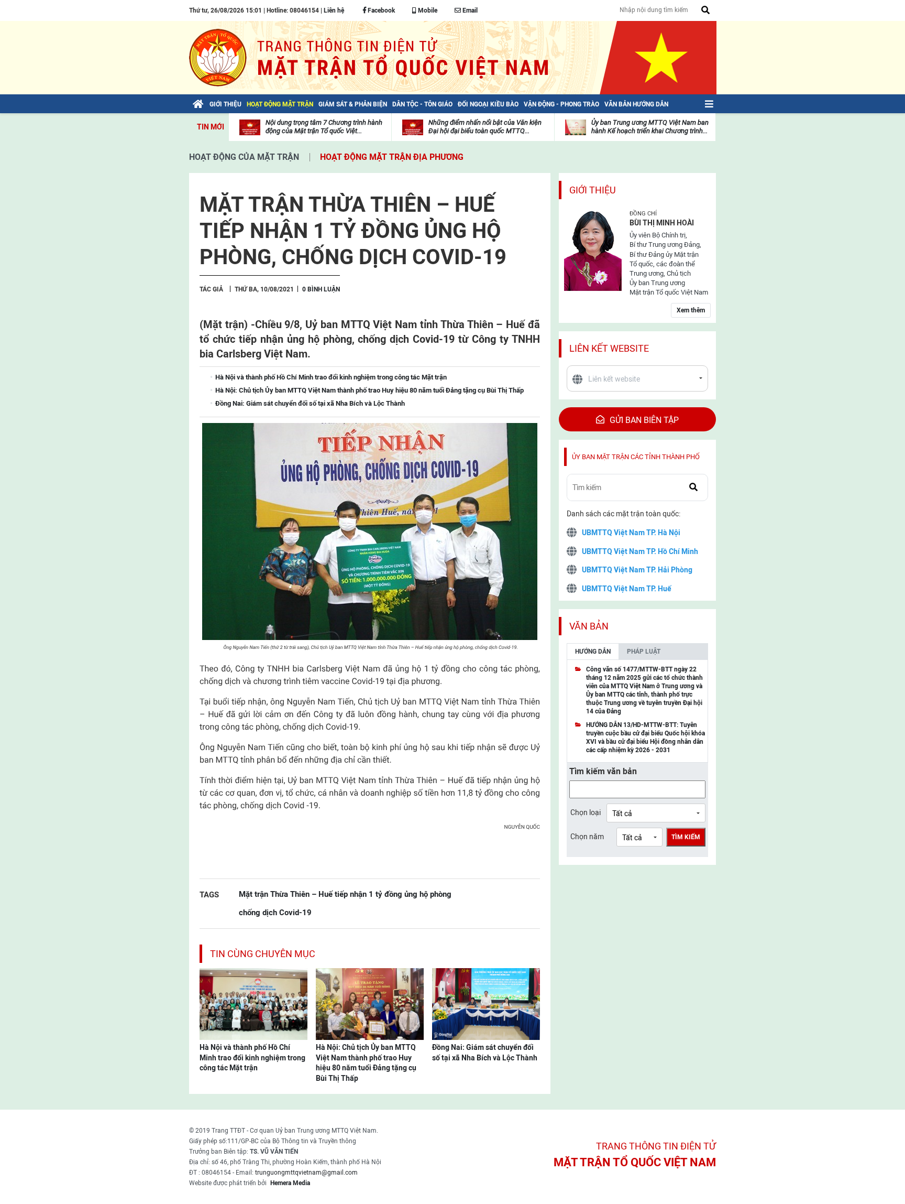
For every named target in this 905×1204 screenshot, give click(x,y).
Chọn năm (587, 836)
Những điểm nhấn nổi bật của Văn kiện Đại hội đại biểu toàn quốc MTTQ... (485, 126)
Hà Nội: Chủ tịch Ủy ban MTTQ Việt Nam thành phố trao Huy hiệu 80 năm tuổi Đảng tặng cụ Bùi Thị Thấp (366, 1062)
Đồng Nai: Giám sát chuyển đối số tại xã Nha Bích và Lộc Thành (484, 1052)
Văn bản (589, 626)
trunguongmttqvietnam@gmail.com (306, 1172)
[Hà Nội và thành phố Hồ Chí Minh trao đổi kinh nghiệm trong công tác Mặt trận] (253, 1003)
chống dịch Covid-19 (275, 912)
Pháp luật (643, 651)
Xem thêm (691, 310)
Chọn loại (585, 812)
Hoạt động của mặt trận (244, 157)
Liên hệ (334, 10)
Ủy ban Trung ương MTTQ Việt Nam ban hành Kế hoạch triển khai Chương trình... (650, 126)
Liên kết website (609, 348)
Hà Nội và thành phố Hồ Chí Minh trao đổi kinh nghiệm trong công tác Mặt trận (252, 1057)
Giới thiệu (592, 190)
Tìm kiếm (685, 837)
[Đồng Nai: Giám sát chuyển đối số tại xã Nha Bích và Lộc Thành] (486, 1003)
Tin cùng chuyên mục (262, 953)
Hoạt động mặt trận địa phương (391, 157)
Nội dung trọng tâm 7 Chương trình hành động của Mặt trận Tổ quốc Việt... (324, 126)
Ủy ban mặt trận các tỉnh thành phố (636, 457)
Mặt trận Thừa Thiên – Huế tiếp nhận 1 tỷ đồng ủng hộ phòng (345, 894)
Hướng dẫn (593, 651)
